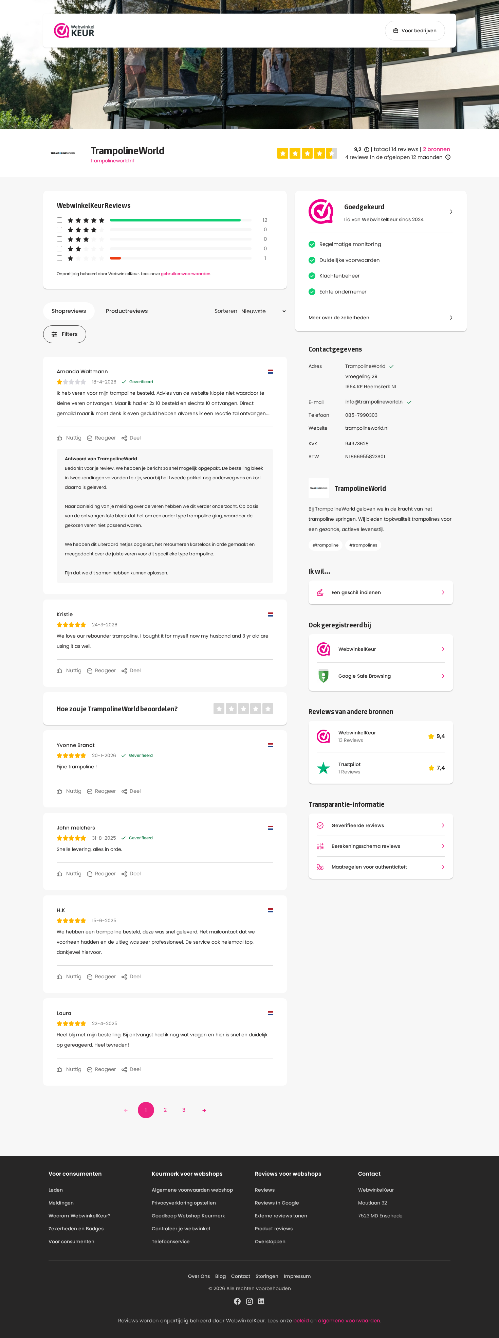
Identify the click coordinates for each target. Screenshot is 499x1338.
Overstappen (270, 1241)
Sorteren (226, 311)
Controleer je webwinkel (181, 1228)
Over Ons (199, 1276)
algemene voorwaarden (349, 1320)
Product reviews (274, 1228)
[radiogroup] (307, 153)
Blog (220, 1276)
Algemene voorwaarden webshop (192, 1190)
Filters (70, 334)
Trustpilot (349, 764)
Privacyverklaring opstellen (184, 1202)
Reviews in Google (277, 1202)
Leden (56, 1190)
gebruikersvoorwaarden (185, 273)
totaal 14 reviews (396, 149)
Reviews (265, 1190)
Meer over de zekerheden (339, 317)
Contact (240, 1276)
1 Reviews (349, 771)
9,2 (361, 150)
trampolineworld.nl (112, 160)
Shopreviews (69, 311)
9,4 (441, 736)
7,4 (441, 768)
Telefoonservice (171, 1241)
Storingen (267, 1276)
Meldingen (61, 1202)
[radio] (282, 153)
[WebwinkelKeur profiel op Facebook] (237, 1300)
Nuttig (73, 437)
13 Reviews (350, 740)
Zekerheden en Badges (76, 1228)
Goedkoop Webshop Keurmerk (188, 1215)
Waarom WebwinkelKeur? (80, 1215)
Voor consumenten (71, 1241)
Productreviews (127, 311)
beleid (301, 1320)
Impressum (297, 1276)
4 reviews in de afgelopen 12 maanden (394, 157)
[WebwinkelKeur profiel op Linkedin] (261, 1300)
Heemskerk (377, 386)
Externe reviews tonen (281, 1215)
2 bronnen (436, 149)
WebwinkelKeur (357, 732)
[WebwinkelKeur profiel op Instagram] (249, 1300)
